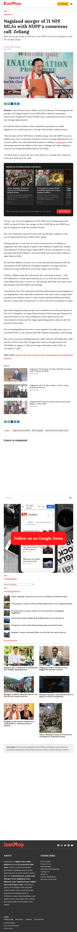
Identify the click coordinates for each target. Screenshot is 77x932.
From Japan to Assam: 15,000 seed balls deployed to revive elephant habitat (41, 604)
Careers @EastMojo (48, 877)
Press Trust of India (13, 47)
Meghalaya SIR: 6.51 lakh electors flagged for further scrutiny (53, 669)
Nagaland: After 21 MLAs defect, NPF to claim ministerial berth (48, 386)
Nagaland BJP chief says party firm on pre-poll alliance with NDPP (49, 403)
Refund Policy (46, 866)
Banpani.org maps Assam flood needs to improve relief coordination (56, 695)
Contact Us (45, 872)
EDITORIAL (19, 919)
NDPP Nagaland (37, 430)
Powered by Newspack (11, 926)
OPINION (29, 919)
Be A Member (63, 4)
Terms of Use (46, 864)
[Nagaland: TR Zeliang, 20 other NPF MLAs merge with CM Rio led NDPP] (15, 375)
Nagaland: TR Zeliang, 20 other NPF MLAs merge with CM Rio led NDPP (50, 370)
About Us (44, 874)
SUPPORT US (64, 211)
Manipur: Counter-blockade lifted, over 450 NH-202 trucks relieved (38, 632)
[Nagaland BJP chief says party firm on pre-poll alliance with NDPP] (15, 408)
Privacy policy (46, 861)
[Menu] (71, 3)
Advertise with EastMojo (50, 869)
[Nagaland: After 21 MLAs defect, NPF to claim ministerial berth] (15, 391)
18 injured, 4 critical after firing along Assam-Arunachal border (36, 625)
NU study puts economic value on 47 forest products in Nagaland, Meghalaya (37, 612)
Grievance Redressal (48, 879)
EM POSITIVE (39, 919)
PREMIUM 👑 (8, 919)
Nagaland (8, 14)
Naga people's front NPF (21, 430)
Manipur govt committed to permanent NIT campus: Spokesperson (21, 669)
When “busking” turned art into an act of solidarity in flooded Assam (39, 596)
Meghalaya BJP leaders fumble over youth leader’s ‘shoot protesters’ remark (19, 723)
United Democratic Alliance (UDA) (56, 430)
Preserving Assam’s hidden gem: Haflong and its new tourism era (37, 618)
